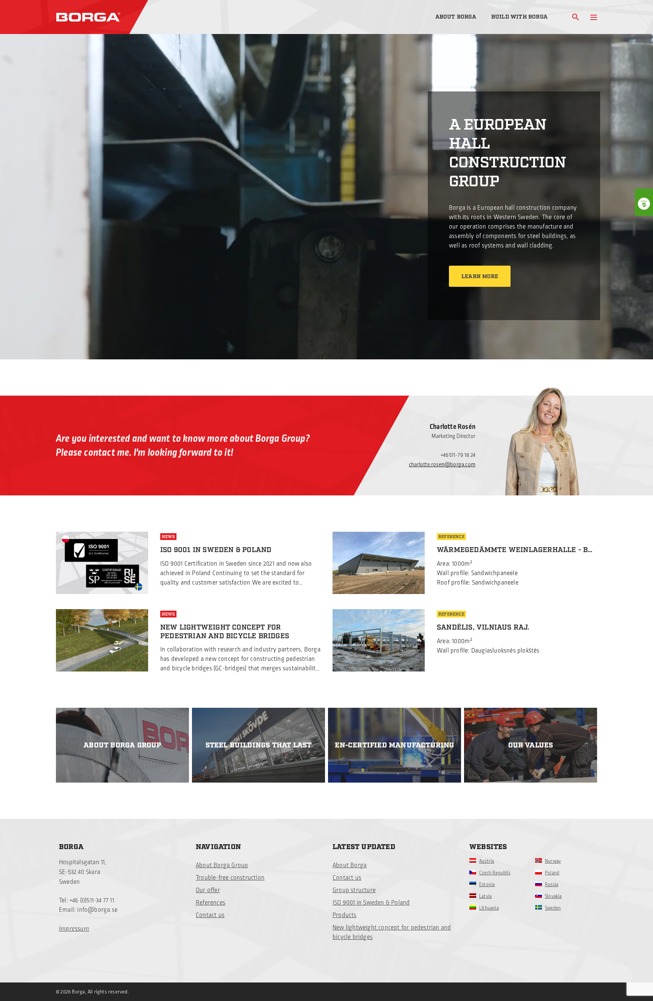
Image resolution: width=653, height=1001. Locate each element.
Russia (551, 884)
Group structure (354, 890)
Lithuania (489, 908)
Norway (553, 861)
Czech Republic (495, 872)
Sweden (553, 908)
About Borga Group (222, 865)
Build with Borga (519, 16)
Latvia (485, 896)
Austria (486, 861)
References (210, 902)
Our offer (208, 890)
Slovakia (553, 896)
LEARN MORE (479, 276)
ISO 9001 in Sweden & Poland (371, 902)
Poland (552, 872)
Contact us (210, 915)
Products (345, 915)
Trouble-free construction (230, 877)
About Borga (455, 16)
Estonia (487, 884)
